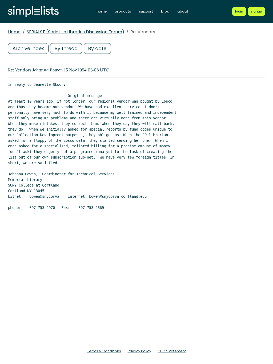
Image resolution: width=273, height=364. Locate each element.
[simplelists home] (33, 11)
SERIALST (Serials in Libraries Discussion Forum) (75, 32)
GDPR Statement (172, 351)
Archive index (28, 48)
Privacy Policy (139, 351)
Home (14, 32)
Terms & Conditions (104, 351)
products (123, 11)
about (182, 11)
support (146, 11)
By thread (66, 48)
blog (165, 11)
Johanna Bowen (48, 69)
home (102, 11)
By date (97, 48)
